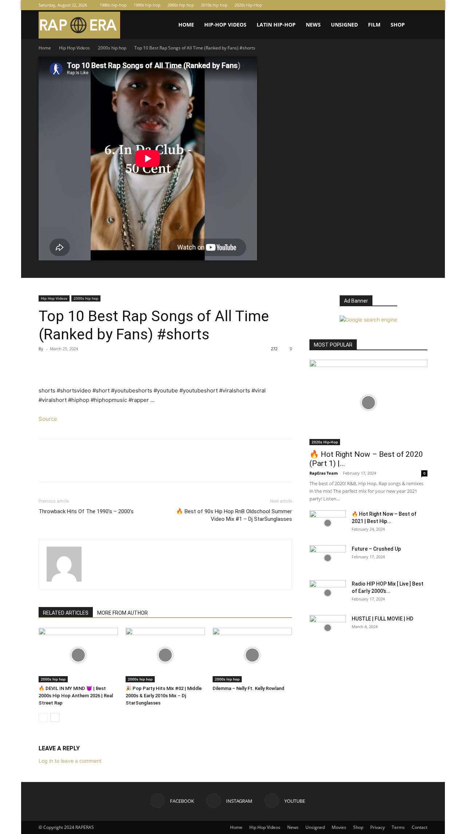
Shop (398, 24)
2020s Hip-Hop (248, 5)
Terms (398, 827)
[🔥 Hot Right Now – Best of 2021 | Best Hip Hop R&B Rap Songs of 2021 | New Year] (327, 523)
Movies (339, 827)
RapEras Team (323, 473)
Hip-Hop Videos (225, 24)
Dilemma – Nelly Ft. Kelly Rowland (248, 688)
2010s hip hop (214, 5)
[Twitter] (62, 365)
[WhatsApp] (96, 365)
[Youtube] (421, 5)
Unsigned (344, 24)
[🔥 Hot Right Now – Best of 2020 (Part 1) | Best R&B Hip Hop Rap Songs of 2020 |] (368, 402)
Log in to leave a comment (70, 761)
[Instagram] (409, 5)
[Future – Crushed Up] (327, 558)
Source (48, 418)
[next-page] (54, 717)
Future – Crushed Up (376, 549)
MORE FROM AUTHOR (122, 613)
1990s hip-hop (147, 5)
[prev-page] (43, 717)
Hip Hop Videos (74, 48)
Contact (419, 827)
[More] (113, 365)
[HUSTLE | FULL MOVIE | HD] (327, 628)
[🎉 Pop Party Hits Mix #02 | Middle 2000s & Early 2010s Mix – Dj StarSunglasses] (165, 655)
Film (374, 24)
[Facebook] (397, 5)
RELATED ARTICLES (65, 613)
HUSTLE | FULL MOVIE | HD (382, 619)
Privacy (377, 827)
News (313, 24)
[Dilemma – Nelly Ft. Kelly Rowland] (252, 655)
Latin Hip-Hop (276, 24)
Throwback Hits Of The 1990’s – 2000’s (86, 511)
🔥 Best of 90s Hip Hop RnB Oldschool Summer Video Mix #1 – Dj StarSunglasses (234, 515)
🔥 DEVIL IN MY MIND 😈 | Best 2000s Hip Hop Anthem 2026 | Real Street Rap (76, 696)
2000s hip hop (180, 5)
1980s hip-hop (113, 5)
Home (186, 24)
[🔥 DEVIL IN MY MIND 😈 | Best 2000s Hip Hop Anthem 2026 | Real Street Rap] (78, 655)
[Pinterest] (79, 365)
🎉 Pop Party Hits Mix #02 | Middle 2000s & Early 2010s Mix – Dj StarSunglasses (164, 696)
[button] (418, 25)
